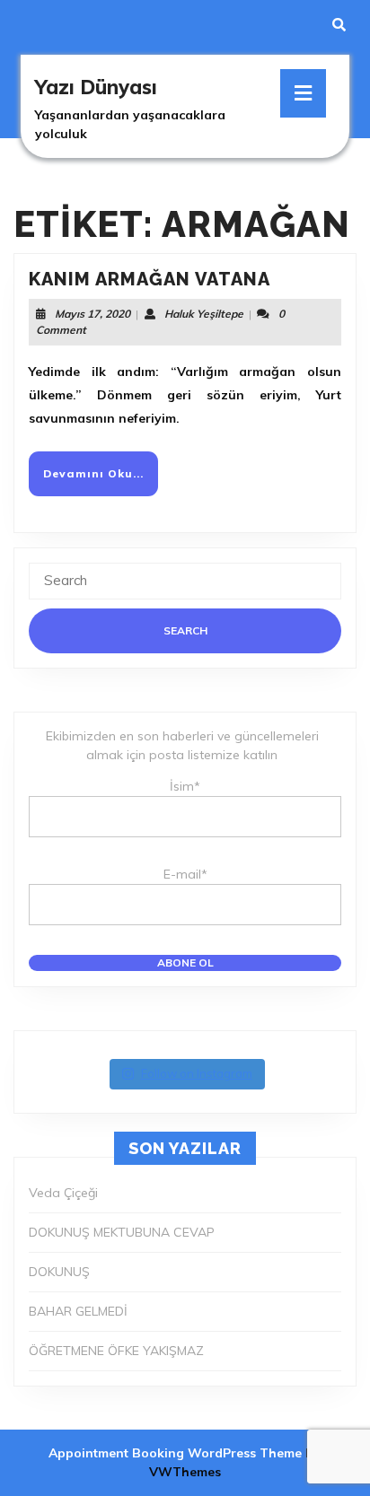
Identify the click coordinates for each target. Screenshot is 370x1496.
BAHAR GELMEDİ (78, 1311)
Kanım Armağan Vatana (149, 279)
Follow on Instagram (196, 1073)
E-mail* (185, 874)
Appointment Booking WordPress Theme (176, 1453)
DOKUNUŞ (59, 1272)
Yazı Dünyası (96, 87)
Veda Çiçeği (63, 1193)
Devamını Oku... (100, 480)
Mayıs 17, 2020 (92, 313)
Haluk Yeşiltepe (203, 313)
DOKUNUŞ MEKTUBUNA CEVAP (122, 1232)
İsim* (185, 786)
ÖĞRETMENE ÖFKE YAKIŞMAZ (116, 1351)
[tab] (303, 93)
